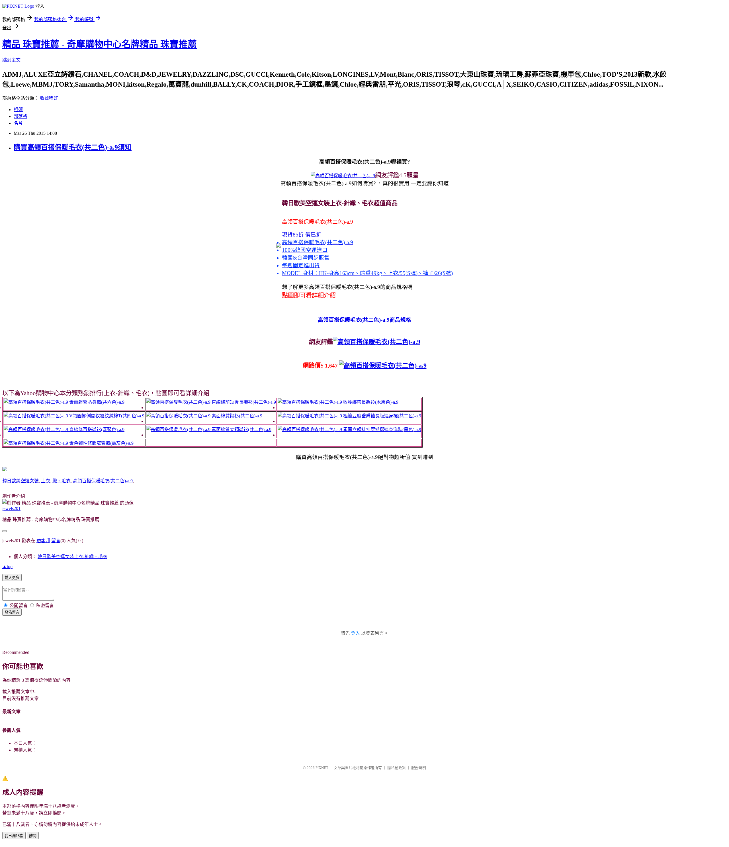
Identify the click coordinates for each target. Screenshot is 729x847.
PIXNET (322, 768)
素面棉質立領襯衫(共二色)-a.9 (241, 429)
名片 (18, 123)
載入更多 (12, 577)
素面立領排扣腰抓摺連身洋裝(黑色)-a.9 (382, 429)
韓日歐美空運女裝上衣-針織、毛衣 (72, 556)
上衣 (45, 480)
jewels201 (11, 508)
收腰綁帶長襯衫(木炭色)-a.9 (370, 402)
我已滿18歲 (14, 836)
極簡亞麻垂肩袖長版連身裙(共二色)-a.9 (382, 415)
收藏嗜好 (49, 98)
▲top (7, 566)
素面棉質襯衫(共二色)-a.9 (237, 415)
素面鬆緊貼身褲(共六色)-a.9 (96, 402)
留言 (55, 540)
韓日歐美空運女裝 (20, 480)
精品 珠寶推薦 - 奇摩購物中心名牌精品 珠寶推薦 (99, 44)
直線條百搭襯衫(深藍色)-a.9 (96, 429)
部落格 (20, 116)
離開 (32, 836)
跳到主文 (11, 60)
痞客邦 (43, 540)
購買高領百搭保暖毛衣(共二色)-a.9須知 (73, 147)
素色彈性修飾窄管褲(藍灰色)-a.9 (101, 443)
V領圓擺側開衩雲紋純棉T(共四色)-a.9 (106, 415)
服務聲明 (418, 768)
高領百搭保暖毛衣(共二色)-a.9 (103, 480)
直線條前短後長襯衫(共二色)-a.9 (244, 402)
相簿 (18, 109)
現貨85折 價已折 (302, 235)
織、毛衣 (61, 480)
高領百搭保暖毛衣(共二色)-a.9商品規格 (364, 320)
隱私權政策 (396, 768)
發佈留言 (12, 612)
